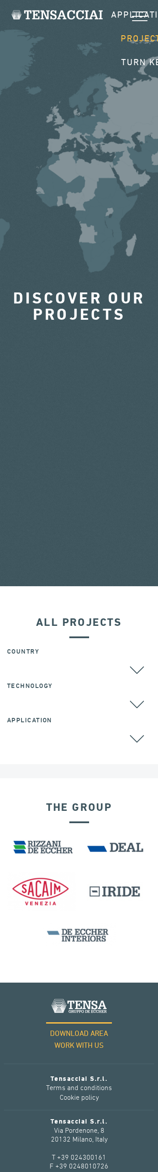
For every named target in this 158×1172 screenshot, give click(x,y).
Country (23, 651)
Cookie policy (79, 1097)
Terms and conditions (79, 1088)
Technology (29, 686)
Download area (79, 1034)
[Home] (57, 14)
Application (29, 720)
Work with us (79, 1046)
